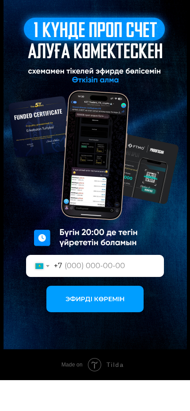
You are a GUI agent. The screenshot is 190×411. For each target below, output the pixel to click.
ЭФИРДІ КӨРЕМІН (95, 299)
